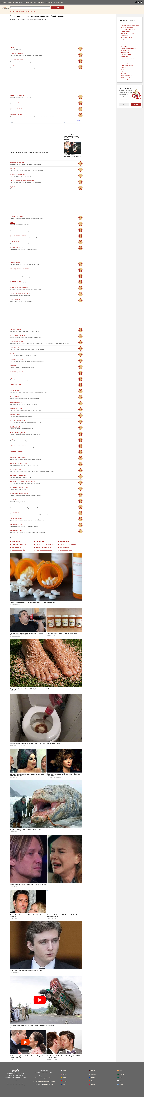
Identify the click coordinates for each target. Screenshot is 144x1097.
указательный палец (16, 341)
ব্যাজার (121, 1077)
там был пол (124, 40)
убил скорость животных (19, 544)
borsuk (93, 1084)
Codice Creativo (48, 1084)
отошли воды (124, 73)
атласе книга (124, 61)
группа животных (125, 42)
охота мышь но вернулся (128, 33)
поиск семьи (124, 35)
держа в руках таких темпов (44, 547)
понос (122, 71)
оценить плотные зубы (18, 550)
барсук (93, 1077)
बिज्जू (121, 1070)
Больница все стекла (127, 27)
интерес (12, 223)
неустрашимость (125, 77)
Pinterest (50, 1077)
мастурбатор (124, 56)
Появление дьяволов (127, 63)
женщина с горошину (127, 75)
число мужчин (14, 512)
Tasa (64, 1077)
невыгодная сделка (126, 37)
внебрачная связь (16, 384)
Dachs (93, 1070)
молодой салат (125, 50)
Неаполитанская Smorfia (8, 2)
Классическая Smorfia (30, 2)
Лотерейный (49, 2)
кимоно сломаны (125, 44)
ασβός (121, 1084)
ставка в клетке (40, 541)
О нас (15, 1080)
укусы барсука (16, 541)
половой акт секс (16, 469)
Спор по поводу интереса (18, 275)
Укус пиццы (124, 46)
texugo (65, 1081)
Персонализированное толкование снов (22, 11)
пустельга (123, 69)
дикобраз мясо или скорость (44, 550)
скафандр (123, 67)
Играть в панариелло (58, 2)
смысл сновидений (19, 2)
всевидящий (124, 80)
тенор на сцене (15, 427)
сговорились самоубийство (129, 48)
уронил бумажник (126, 54)
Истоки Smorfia (40, 2)
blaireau (93, 1074)
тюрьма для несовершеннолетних (130, 25)
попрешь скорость (65, 541)
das (64, 1084)
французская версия (127, 65)
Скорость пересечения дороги (68, 544)
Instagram (44, 1077)
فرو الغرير (121, 1074)
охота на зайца (125, 52)
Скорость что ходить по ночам (44, 544)
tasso (64, 1070)
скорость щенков (16, 547)
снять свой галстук (16, 114)
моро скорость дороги (66, 550)
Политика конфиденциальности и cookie (44, 1081)
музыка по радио (125, 31)
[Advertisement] (46, 33)
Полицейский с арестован (128, 59)
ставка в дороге (64, 547)
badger (65, 1074)
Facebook (38, 1077)
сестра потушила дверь (128, 29)
